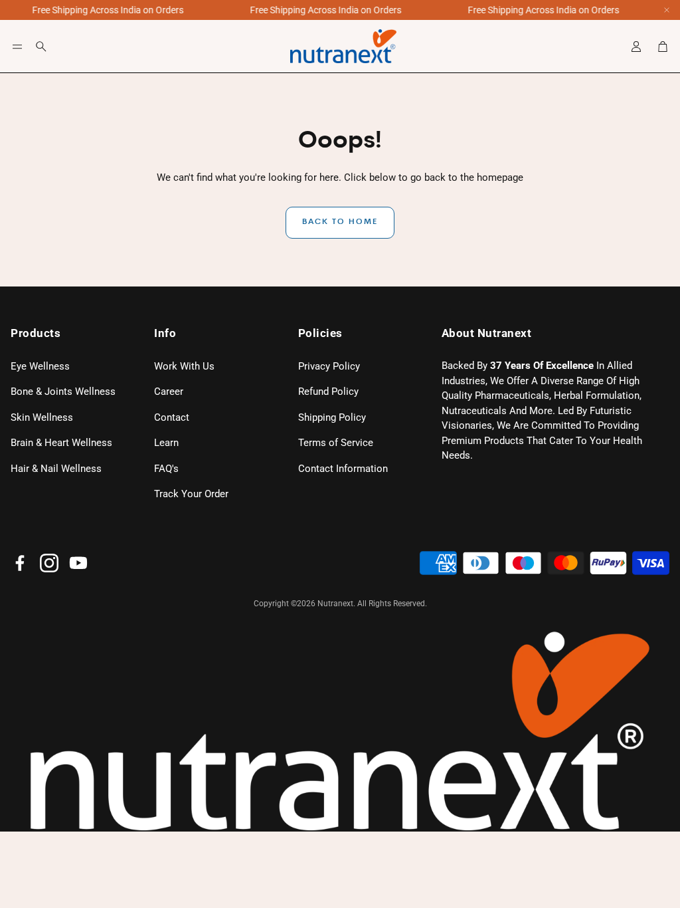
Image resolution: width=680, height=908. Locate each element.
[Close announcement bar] (667, 10)
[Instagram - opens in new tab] (49, 563)
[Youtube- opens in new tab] (78, 563)
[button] (17, 46)
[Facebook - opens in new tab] (20, 563)
